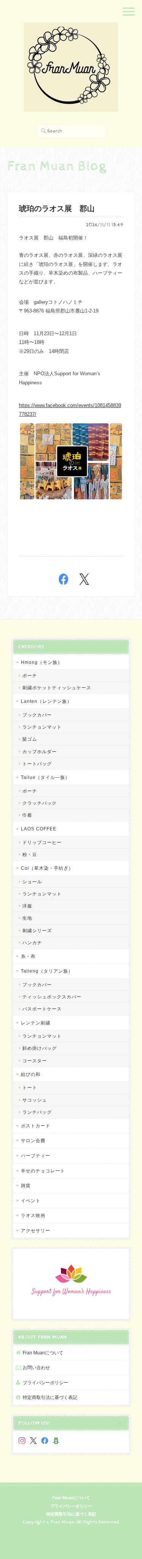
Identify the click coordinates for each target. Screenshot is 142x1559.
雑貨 (26, 1185)
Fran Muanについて (43, 1352)
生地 (27, 918)
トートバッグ (37, 763)
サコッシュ (34, 1099)
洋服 (27, 905)
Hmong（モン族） (41, 662)
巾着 (27, 815)
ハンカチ (32, 942)
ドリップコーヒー (42, 842)
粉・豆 (29, 854)
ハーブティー (35, 1155)
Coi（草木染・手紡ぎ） (47, 868)
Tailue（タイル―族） (45, 777)
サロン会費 (33, 1140)
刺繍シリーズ (37, 930)
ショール (32, 881)
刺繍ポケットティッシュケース (56, 687)
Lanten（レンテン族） (46, 701)
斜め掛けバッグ (39, 1048)
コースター (34, 1060)
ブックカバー (37, 714)
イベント (31, 1200)
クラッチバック (39, 802)
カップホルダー (39, 751)
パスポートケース (42, 1008)
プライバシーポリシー (45, 1382)
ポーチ (29, 675)
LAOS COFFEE (38, 828)
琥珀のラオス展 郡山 (57, 209)
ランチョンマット (42, 726)
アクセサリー (35, 1230)
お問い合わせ (36, 1367)
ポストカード (35, 1125)
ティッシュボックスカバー (51, 996)
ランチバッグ (37, 1112)
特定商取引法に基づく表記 (50, 1397)
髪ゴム (29, 739)
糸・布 (28, 956)
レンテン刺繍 (35, 1022)
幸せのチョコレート (43, 1170)
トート (29, 1087)
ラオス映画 (33, 1215)
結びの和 (31, 1074)
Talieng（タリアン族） (47, 970)
